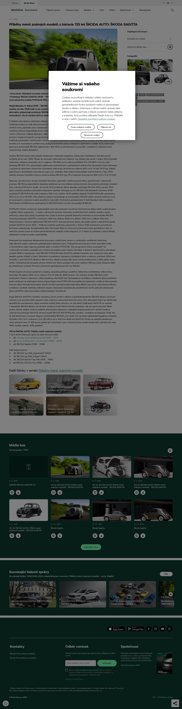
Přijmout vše (106, 127)
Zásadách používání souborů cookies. (97, 119)
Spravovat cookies (92, 135)
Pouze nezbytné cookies (81, 127)
